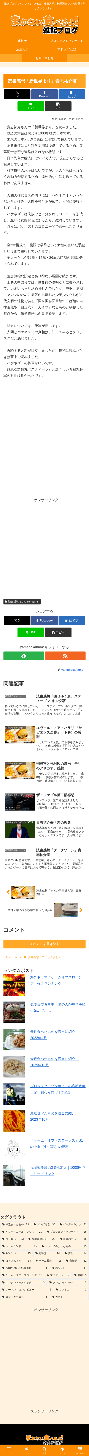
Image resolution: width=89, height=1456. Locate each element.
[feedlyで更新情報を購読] (23, 655)
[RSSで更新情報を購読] (65, 655)
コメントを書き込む (44, 944)
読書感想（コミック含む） (23, 601)
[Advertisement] (44, 547)
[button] (58, 106)
